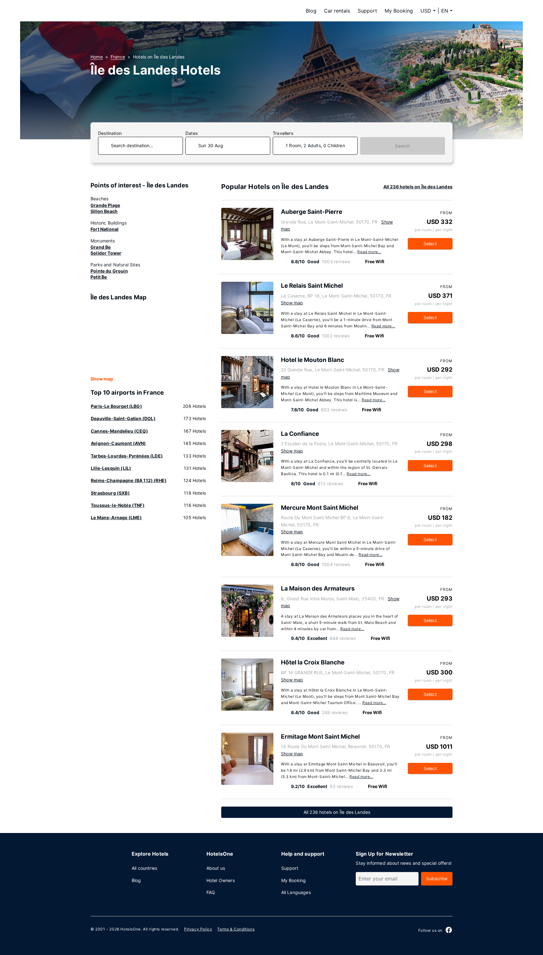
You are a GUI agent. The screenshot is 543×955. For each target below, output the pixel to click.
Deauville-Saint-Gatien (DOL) (123, 418)
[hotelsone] (130, 10)
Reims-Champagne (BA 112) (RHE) (129, 480)
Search (402, 145)
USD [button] (425, 11)
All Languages (296, 892)
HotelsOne (130, 929)
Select (430, 243)
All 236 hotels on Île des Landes (417, 186)
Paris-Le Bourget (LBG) (116, 406)
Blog (311, 11)
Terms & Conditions (236, 929)
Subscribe (436, 878)
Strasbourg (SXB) (110, 493)
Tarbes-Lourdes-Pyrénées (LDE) (127, 455)
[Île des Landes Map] (148, 339)
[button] (446, 11)
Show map (101, 378)
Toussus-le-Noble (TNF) (118, 505)
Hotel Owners (220, 880)
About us (215, 868)
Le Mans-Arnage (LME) (116, 517)
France (118, 56)
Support (367, 11)
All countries (144, 868)
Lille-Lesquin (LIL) (111, 468)
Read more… (369, 251)
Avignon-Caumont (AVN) (118, 443)
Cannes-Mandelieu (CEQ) (119, 431)
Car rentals (337, 11)
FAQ (210, 892)
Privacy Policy (198, 929)
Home (96, 56)
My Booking (399, 11)
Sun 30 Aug (210, 145)
